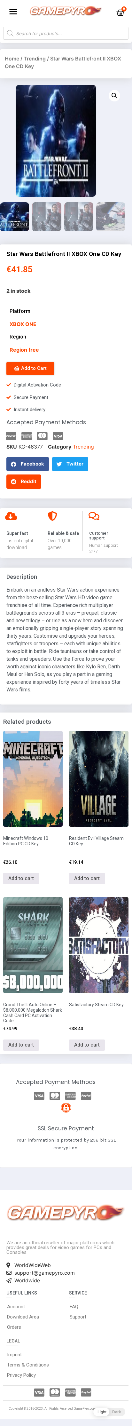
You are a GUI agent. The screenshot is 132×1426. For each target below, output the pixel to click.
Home (12, 58)
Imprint (14, 1355)
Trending (35, 58)
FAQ (74, 1307)
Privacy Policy (21, 1375)
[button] (13, 11)
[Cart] (120, 12)
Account (16, 1307)
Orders (14, 1327)
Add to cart (21, 878)
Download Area (23, 1317)
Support (78, 1317)
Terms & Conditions (28, 1365)
